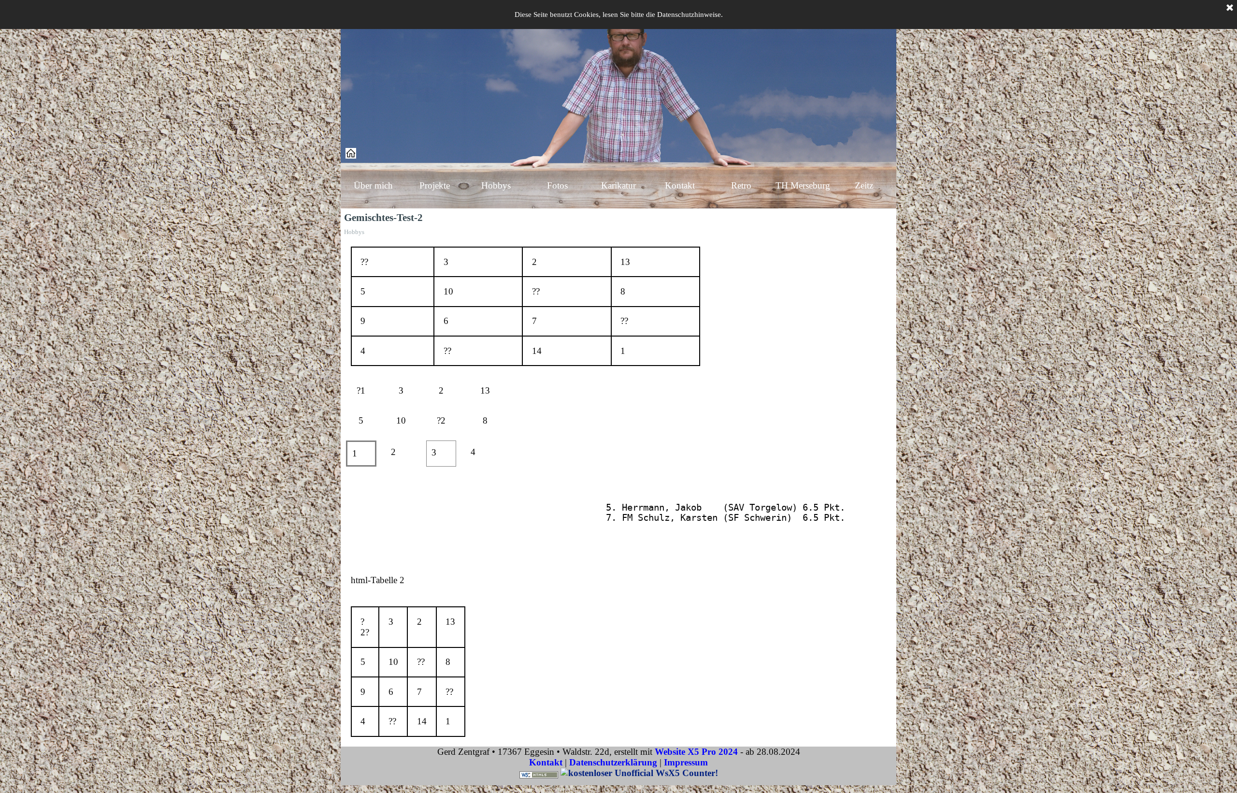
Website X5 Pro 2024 (696, 752)
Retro (741, 185)
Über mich (373, 185)
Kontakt (680, 185)
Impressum (686, 762)
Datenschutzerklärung (613, 762)
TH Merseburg (803, 185)
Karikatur (618, 185)
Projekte (434, 185)
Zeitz (864, 185)
